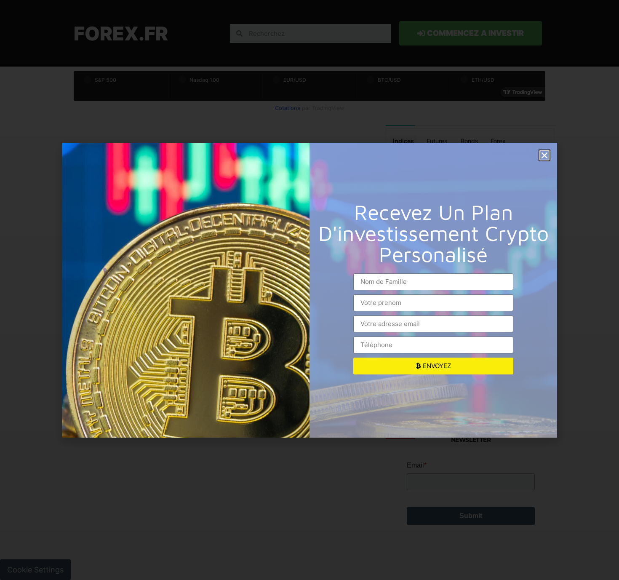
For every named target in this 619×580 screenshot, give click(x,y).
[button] (544, 155)
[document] (309, 290)
